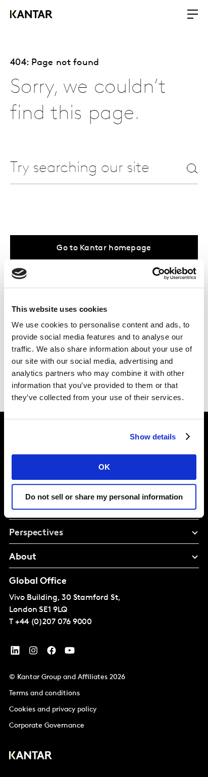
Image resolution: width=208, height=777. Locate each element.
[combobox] (80, 168)
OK (104, 467)
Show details (153, 436)
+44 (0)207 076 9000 (53, 622)
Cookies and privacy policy (52, 709)
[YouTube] (15, 652)
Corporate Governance (46, 726)
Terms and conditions (44, 693)
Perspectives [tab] (36, 533)
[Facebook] (51, 652)
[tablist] (104, 594)
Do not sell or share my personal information (104, 496)
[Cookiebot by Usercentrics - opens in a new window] (152, 273)
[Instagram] (33, 652)
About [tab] (22, 557)
